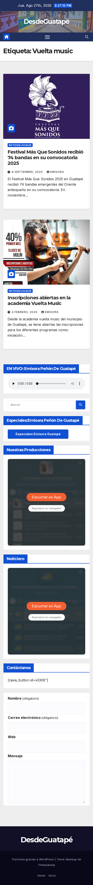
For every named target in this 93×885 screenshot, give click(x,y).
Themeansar (46, 865)
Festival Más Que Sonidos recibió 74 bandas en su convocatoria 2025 (45, 157)
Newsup (71, 859)
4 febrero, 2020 (25, 312)
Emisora (57, 171)
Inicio (52, 875)
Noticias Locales (20, 145)
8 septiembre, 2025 (28, 171)
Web (12, 737)
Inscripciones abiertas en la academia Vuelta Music (39, 300)
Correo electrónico (33, 717)
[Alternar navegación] (47, 37)
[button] (86, 37)
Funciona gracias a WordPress (33, 859)
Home (41, 875)
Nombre (23, 698)
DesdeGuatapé (46, 22)
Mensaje (15, 756)
